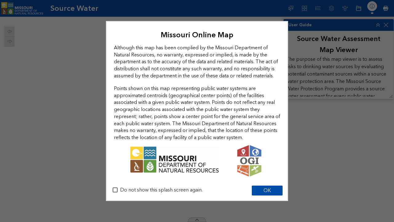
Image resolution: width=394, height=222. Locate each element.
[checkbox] (115, 190)
